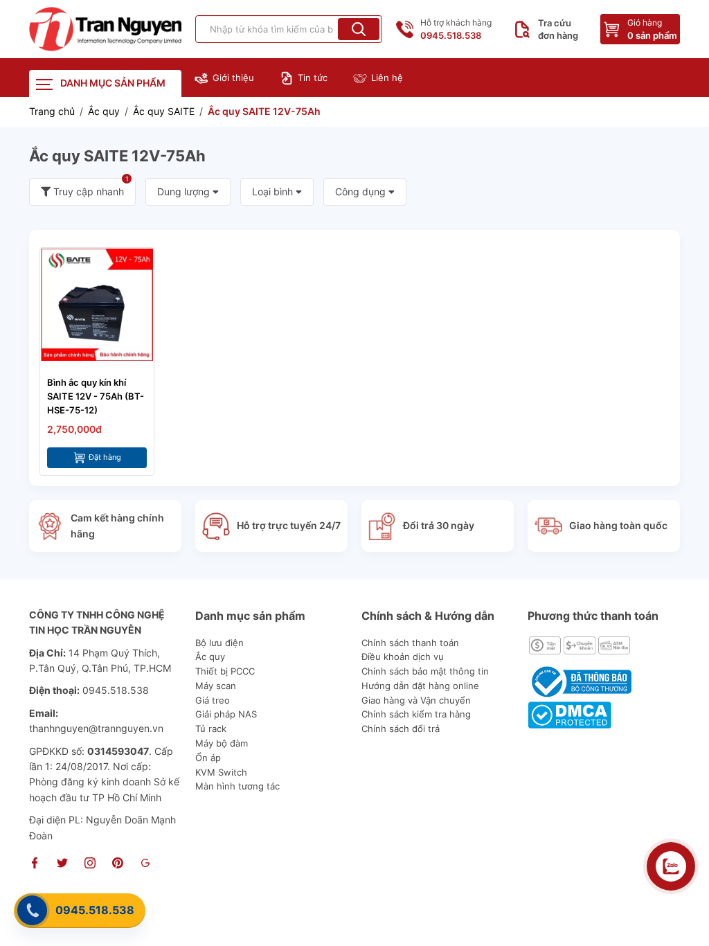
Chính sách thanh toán (410, 642)
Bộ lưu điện (219, 642)
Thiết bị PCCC (225, 671)
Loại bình (274, 191)
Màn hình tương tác (237, 786)
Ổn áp (208, 757)
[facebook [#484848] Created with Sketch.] (34, 865)
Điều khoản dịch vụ (402, 656)
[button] (358, 29)
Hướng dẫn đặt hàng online (420, 685)
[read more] (105, 29)
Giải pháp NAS (226, 714)
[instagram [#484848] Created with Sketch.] (90, 865)
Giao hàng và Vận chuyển (416, 700)
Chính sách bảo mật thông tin (425, 671)
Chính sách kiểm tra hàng (416, 714)
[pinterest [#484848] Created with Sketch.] (117, 865)
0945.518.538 (94, 910)
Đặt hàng (105, 457)
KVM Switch (221, 772)
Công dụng (361, 191)
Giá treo (212, 700)
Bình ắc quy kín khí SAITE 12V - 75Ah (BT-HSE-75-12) (95, 396)
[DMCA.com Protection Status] (569, 714)
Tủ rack (210, 728)
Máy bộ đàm (221, 743)
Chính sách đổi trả (400, 728)
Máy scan (215, 685)
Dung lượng (185, 191)
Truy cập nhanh (90, 187)
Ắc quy (210, 656)
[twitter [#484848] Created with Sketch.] (62, 865)
